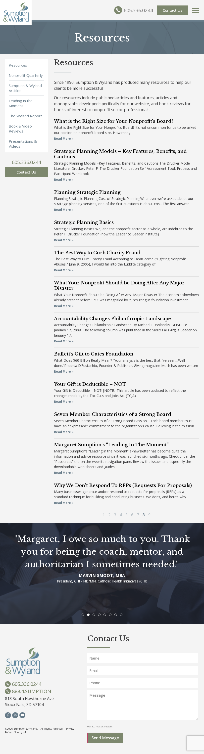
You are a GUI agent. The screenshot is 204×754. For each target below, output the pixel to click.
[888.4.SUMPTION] (8, 691)
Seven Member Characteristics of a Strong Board (112, 414)
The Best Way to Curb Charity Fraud (97, 253)
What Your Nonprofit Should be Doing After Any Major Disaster (119, 285)
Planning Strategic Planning (87, 192)
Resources (18, 65)
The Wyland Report (25, 115)
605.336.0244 (138, 10)
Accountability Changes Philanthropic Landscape (112, 318)
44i (25, 732)
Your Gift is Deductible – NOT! (91, 384)
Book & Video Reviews (20, 128)
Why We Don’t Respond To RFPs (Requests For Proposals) (123, 485)
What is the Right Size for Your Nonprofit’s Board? (113, 121)
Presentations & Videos (23, 144)
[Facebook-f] (8, 715)
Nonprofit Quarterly (26, 75)
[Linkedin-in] (15, 715)
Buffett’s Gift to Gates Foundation (93, 354)
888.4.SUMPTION (31, 691)
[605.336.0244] (118, 10)
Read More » (64, 138)
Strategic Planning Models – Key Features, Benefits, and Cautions (120, 154)
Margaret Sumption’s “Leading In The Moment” (111, 444)
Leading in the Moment (21, 103)
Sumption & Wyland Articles (25, 88)
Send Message (105, 738)
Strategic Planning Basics (84, 222)
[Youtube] (22, 715)
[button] (196, 10)
